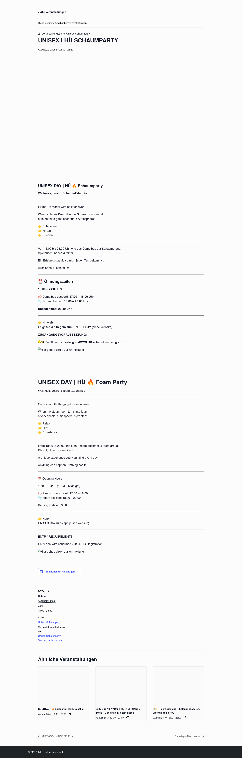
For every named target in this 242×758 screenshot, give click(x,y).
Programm (78, 8)
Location (99, 8)
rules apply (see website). (73, 523)
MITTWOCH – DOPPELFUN (57, 736)
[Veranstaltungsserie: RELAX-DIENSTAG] (127, 717)
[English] (46, 8)
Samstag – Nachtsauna (188, 736)
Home (61, 8)
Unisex (163, 8)
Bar (129, 8)
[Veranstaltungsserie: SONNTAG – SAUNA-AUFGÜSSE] (70, 714)
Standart (42, 640)
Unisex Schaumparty (49, 622)
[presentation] (63, 685)
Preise (116, 8)
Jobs (176, 8)
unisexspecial (55, 640)
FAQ (188, 8)
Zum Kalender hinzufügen (60, 571)
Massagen (145, 8)
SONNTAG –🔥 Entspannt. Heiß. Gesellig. (61, 708)
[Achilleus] (9, 7)
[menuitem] (60, 8)
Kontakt (229, 8)
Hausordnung (206, 8)
